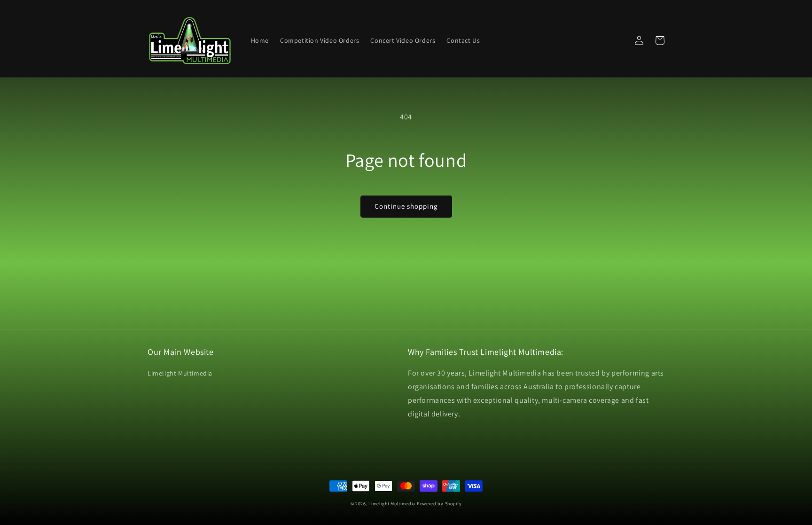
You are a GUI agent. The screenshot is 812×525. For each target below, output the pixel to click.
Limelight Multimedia (180, 373)
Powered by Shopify (439, 504)
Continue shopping (406, 206)
